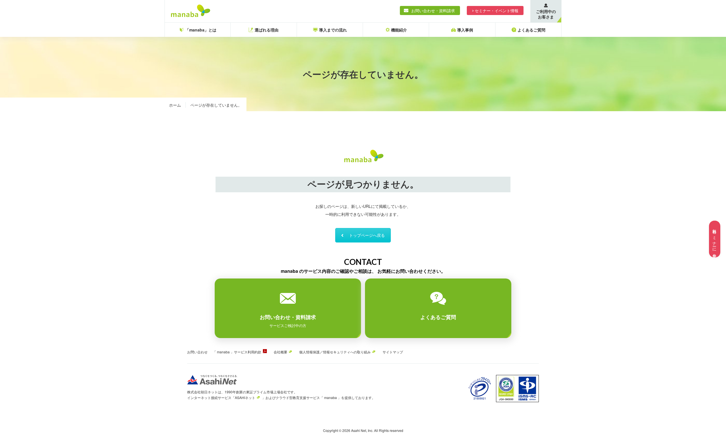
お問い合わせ (197, 351)
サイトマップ (393, 351)
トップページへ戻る (367, 235)
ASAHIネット (245, 397)
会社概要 (280, 351)
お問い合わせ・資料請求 (433, 10)
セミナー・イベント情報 (496, 10)
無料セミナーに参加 (714, 239)
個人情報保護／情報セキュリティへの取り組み (335, 351)
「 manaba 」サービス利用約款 (237, 351)
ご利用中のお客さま (546, 14)
